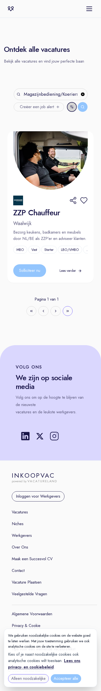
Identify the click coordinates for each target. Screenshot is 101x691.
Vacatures (20, 512)
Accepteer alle (66, 678)
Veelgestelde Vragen (29, 594)
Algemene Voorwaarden (32, 614)
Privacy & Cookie (26, 625)
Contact (18, 570)
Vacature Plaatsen (26, 582)
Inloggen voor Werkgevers (38, 496)
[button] (84, 200)
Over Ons (20, 547)
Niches (18, 524)
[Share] (73, 200)
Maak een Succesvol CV (32, 559)
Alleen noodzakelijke (28, 678)
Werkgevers (22, 535)
